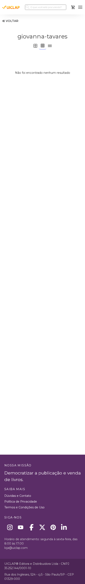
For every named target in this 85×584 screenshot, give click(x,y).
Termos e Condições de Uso (24, 507)
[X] (42, 527)
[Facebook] (31, 527)
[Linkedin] (64, 527)
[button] (80, 7)
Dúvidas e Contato (17, 496)
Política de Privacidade (20, 501)
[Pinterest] (53, 527)
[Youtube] (20, 527)
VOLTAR (12, 21)
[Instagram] (9, 527)
